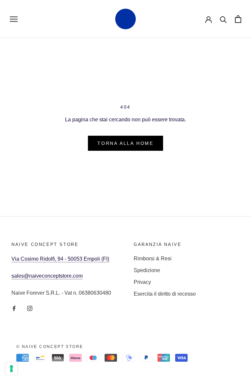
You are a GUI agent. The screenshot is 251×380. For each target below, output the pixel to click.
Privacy (142, 282)
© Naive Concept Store (49, 346)
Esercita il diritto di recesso (165, 294)
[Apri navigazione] (14, 19)
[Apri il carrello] (238, 19)
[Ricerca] (223, 19)
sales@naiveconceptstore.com (47, 276)
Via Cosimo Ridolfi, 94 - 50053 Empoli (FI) (60, 259)
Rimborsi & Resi (153, 258)
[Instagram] (29, 308)
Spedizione (147, 270)
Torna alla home (125, 143)
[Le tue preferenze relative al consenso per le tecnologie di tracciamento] (11, 368)
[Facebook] (14, 308)
